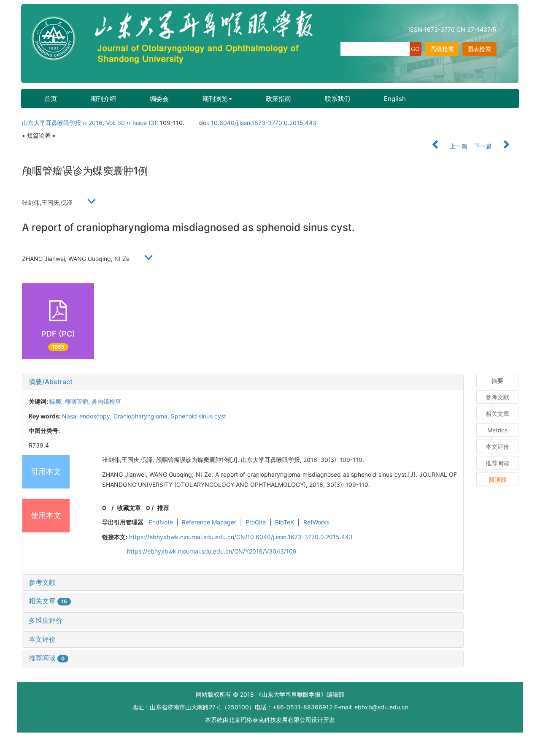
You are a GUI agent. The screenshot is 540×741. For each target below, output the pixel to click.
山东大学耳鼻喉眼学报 (51, 122)
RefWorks (316, 522)
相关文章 (48, 601)
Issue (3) (144, 122)
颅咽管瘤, (78, 401)
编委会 (159, 99)
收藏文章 (129, 507)
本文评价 (42, 639)
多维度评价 (45, 620)
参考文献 (42, 582)
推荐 (163, 507)
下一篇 (484, 145)
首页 (50, 99)
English (395, 99)
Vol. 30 (115, 122)
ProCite (256, 522)
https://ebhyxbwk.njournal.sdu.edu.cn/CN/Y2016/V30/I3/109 (212, 551)
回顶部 (497, 479)
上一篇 (457, 145)
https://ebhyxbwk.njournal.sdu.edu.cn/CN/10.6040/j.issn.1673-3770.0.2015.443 (241, 536)
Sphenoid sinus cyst (198, 416)
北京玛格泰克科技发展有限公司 (270, 719)
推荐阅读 (47, 658)
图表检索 (479, 48)
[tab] (242, 382)
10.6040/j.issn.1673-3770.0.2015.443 (263, 122)
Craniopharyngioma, (142, 416)
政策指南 (278, 99)
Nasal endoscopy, (87, 416)
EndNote (161, 522)
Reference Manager (209, 522)
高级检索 (442, 48)
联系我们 (337, 99)
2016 (96, 122)
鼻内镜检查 (106, 401)
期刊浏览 (215, 99)
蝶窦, (57, 401)
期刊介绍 (103, 99)
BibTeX (284, 522)
